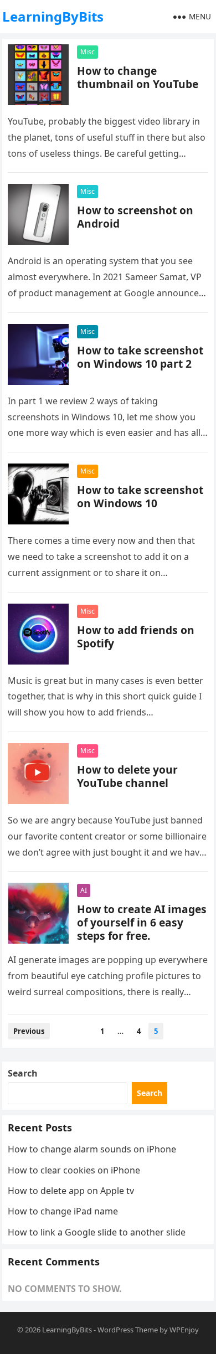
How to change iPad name (63, 1211)
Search (23, 1073)
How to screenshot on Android (135, 217)
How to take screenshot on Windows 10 (140, 496)
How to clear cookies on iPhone (74, 1170)
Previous (28, 1031)
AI (83, 890)
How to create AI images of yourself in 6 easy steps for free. (142, 922)
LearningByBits (53, 16)
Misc (87, 51)
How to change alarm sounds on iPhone (92, 1149)
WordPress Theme (127, 1330)
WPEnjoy (184, 1330)
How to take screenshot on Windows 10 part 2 (140, 357)
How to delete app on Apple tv (71, 1191)
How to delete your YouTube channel (127, 776)
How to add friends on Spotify (135, 636)
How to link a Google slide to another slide (97, 1232)
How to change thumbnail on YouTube (137, 77)
